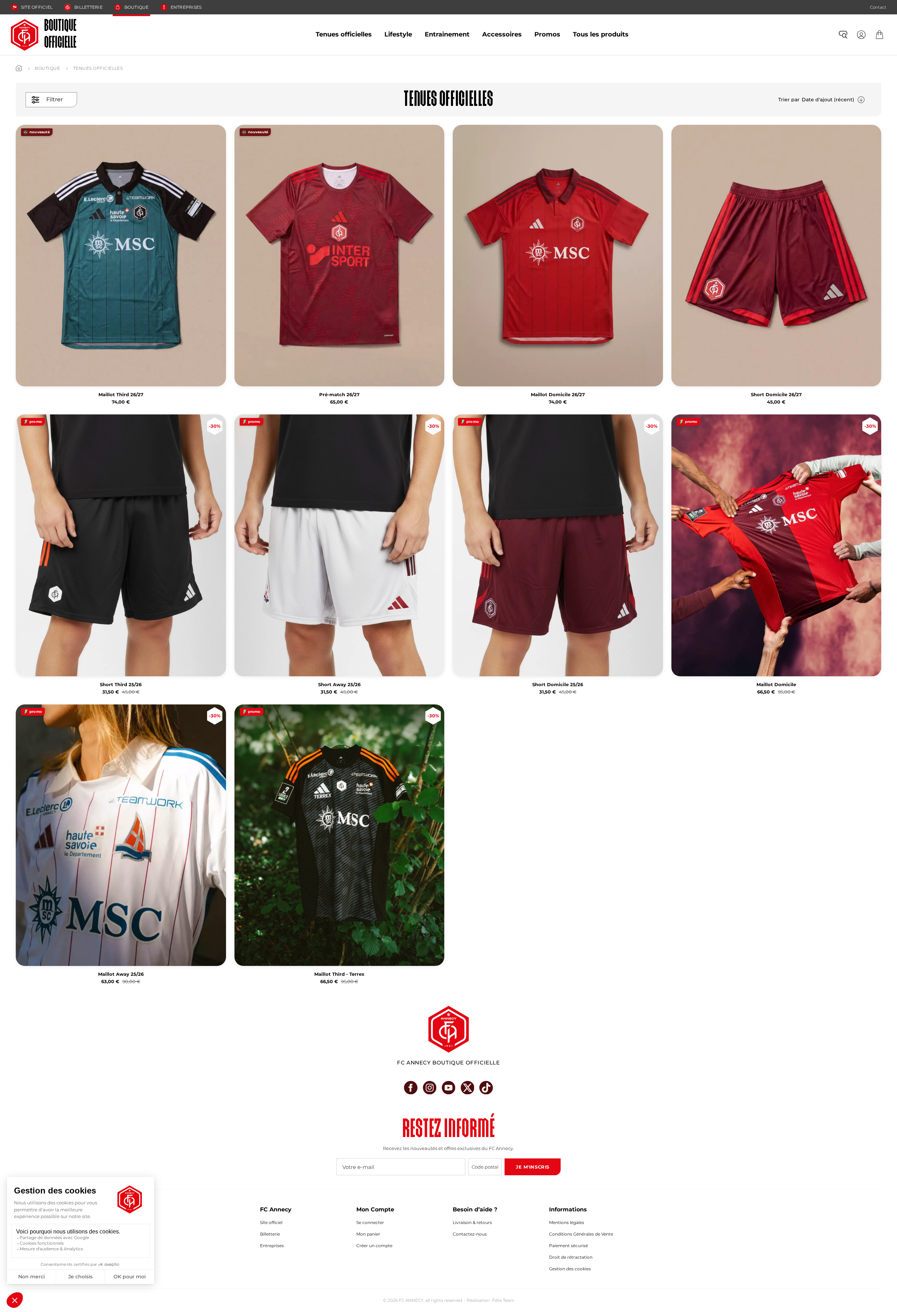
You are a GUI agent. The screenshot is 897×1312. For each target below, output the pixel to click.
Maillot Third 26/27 (120, 394)
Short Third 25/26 (121, 684)
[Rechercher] (843, 35)
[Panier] (879, 35)
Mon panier (368, 1234)
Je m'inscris (532, 1167)
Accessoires (502, 34)
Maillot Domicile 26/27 (558, 394)
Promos (547, 34)
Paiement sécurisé (568, 1245)
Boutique (136, 7)
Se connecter (370, 1222)
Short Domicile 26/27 (776, 394)
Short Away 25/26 (339, 684)
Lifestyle (398, 34)
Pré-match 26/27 (339, 394)
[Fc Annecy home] (448, 1029)
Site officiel (37, 7)
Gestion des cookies (570, 1268)
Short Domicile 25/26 (557, 684)
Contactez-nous (470, 1234)
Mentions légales (566, 1222)
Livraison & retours (472, 1222)
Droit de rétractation (571, 1257)
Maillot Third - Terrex (339, 974)
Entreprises (186, 7)
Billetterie (88, 7)
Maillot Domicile (776, 684)
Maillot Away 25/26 (121, 974)
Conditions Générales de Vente (581, 1234)
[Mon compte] (861, 35)
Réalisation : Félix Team (490, 1300)
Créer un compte (374, 1245)
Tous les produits (601, 34)
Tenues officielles (344, 34)
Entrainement (447, 34)
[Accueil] (19, 68)
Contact (878, 7)
